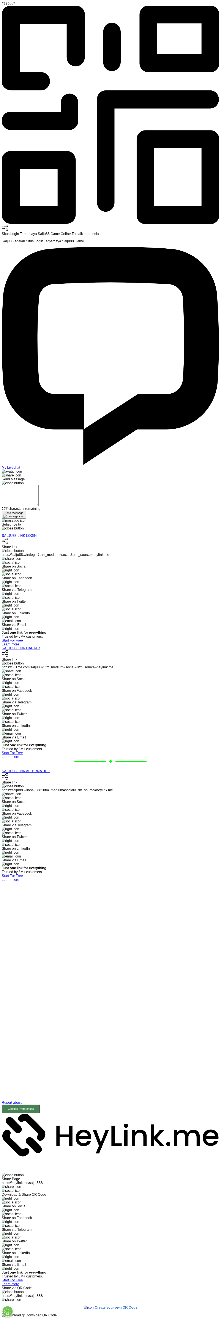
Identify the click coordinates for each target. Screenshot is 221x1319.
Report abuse (12, 1102)
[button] (110, 997)
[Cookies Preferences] (7, 1311)
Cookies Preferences (21, 1108)
